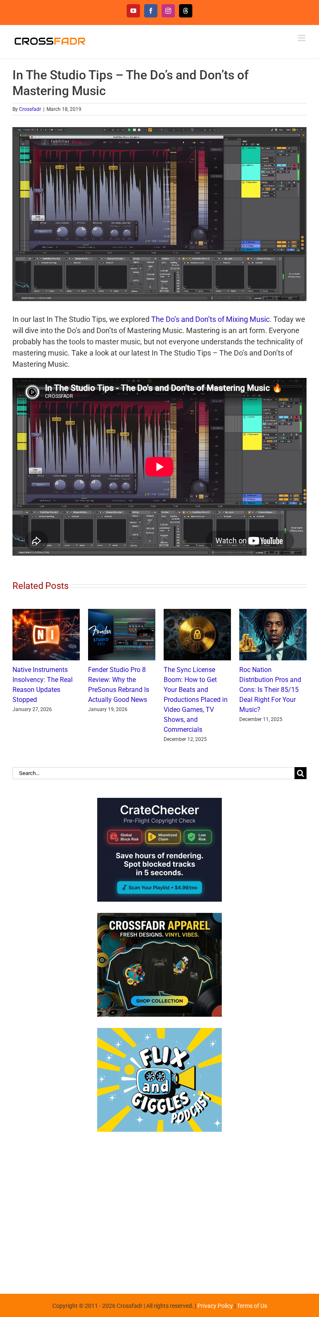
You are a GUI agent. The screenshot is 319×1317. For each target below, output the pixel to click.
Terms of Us (252, 1305)
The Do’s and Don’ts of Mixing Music (210, 319)
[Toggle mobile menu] (302, 38)
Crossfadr (30, 109)
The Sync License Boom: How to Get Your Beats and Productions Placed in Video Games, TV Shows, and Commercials (196, 699)
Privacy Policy (215, 1305)
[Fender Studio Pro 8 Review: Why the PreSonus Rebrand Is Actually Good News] (121, 613)
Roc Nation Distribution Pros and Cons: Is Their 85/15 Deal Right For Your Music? (270, 690)
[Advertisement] (159, 1208)
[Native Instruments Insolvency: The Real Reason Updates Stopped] (46, 613)
